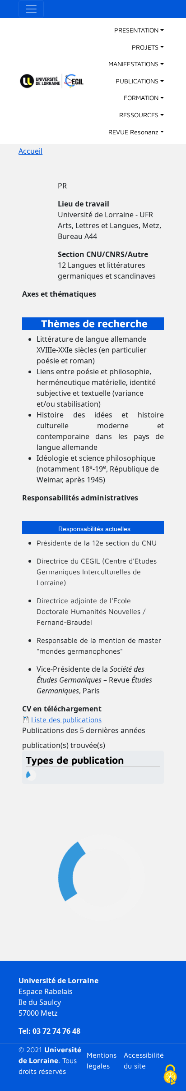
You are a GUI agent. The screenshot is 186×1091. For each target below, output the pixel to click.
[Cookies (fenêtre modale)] (170, 1075)
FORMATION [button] (141, 97)
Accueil (30, 151)
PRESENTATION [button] (136, 30)
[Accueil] (56, 81)
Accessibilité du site (144, 1060)
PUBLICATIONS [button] (137, 81)
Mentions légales (101, 1060)
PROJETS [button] (145, 47)
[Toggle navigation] (31, 9)
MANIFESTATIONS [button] (133, 64)
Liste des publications (66, 719)
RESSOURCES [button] (138, 115)
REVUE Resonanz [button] (133, 132)
